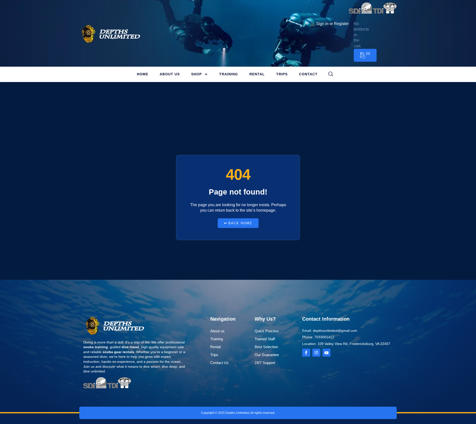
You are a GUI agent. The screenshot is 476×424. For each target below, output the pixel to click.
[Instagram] (316, 353)
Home (142, 74)
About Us (170, 74)
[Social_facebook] (306, 353)
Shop (196, 74)
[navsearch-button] (331, 74)
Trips (282, 74)
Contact (308, 74)
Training (228, 74)
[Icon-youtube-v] (326, 353)
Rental (257, 74)
